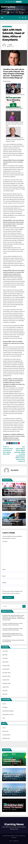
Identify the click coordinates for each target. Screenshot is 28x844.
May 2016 (4, 694)
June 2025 (5, 651)
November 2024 (6, 676)
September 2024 (6, 683)
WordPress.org (6, 738)
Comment (5, 541)
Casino (4, 703)
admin (10, 44)
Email (4, 576)
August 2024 (5, 687)
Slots (3, 718)
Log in (4, 727)
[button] (19, 17)
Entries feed (5, 731)
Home (11, 840)
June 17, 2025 (8, 763)
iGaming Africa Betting (7, 710)
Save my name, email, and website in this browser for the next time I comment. (12, 592)
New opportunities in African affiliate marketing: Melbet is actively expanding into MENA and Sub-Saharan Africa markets (19, 454)
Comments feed (6, 734)
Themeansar (13, 837)
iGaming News (8, 7)
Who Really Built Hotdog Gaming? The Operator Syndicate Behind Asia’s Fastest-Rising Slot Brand (12, 635)
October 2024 (5, 679)
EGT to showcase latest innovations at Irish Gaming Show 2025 (8, 450)
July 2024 (4, 690)
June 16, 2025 (8, 779)
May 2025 (4, 654)
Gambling (4, 707)
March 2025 (5, 662)
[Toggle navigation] (25, 17)
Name (4, 569)
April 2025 (5, 658)
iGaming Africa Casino (7, 26)
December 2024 (6, 672)
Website (4, 582)
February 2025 (6, 665)
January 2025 (5, 669)
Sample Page (15, 840)
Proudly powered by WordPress (9, 835)
